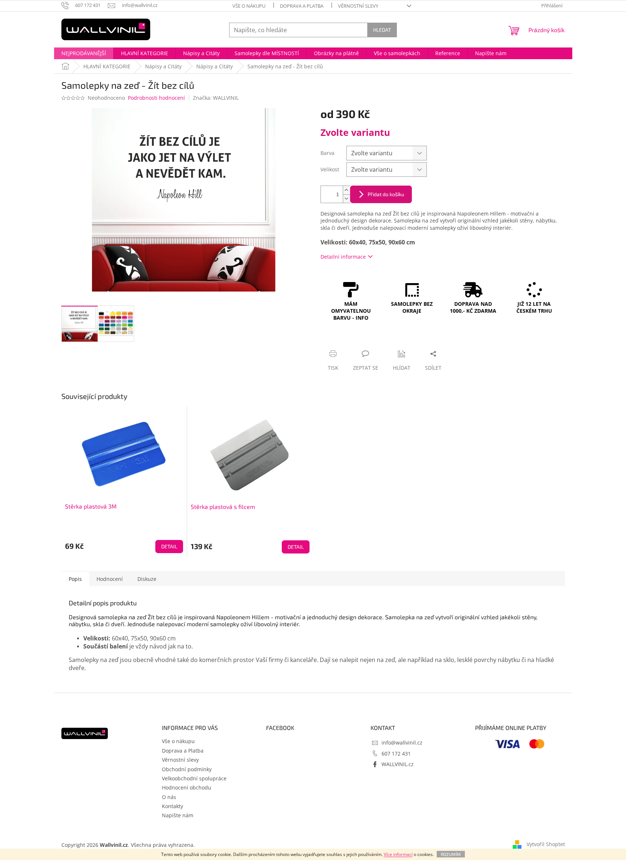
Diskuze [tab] (146, 578)
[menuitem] (83, 53)
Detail (169, 546)
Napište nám (177, 815)
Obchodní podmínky (187, 769)
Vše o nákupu (248, 6)
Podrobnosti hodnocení (156, 97)
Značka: (216, 97)
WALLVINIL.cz (398, 764)
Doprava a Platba (301, 6)
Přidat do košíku (386, 194)
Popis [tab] (75, 578)
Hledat (382, 30)
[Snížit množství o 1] (346, 198)
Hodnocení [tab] (109, 578)
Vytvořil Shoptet (546, 844)
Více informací (398, 854)
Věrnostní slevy (358, 6)
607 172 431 (396, 753)
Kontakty (172, 806)
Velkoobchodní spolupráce (194, 778)
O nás (169, 797)
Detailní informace (343, 256)
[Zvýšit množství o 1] (346, 190)
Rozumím (451, 854)
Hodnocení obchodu (186, 787)
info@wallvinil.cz (402, 742)
